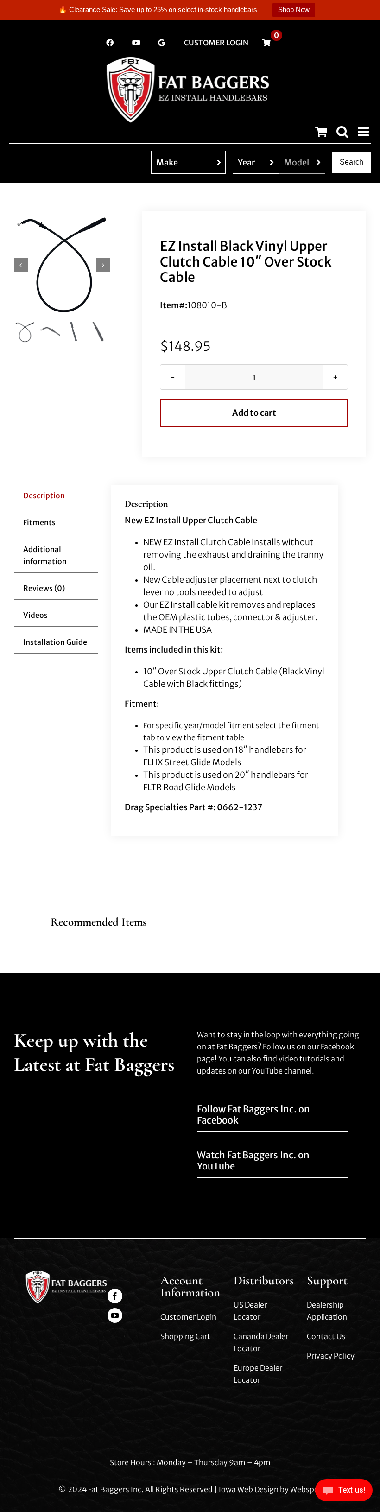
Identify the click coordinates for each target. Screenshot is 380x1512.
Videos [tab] (35, 615)
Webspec (306, 1489)
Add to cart (254, 412)
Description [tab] (44, 495)
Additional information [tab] (45, 555)
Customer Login (188, 1316)
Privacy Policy (331, 1355)
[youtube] (115, 1315)
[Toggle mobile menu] (364, 131)
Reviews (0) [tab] (44, 588)
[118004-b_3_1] (62, 265)
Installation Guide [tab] (55, 642)
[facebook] (115, 1296)
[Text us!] (344, 1493)
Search (351, 162)
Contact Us (326, 1336)
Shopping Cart (185, 1336)
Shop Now (294, 9)
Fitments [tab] (39, 522)
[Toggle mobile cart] (321, 131)
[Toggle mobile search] (342, 131)
